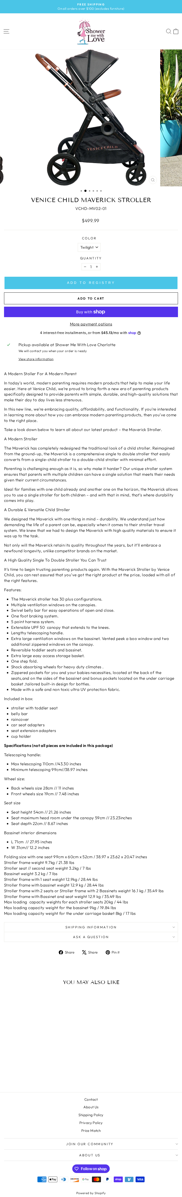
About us (89, 1155)
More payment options (91, 323)
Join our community (90, 1144)
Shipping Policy (90, 1115)
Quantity (91, 258)
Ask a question (91, 937)
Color (89, 238)
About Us (90, 1107)
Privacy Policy (91, 1122)
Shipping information (91, 927)
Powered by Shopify (91, 1193)
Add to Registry (91, 283)
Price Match (91, 1130)
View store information (36, 359)
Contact (91, 1099)
